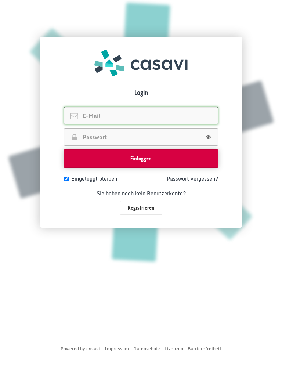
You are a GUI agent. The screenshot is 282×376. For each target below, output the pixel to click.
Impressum (116, 348)
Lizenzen (173, 348)
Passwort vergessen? (192, 178)
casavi (93, 348)
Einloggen (141, 158)
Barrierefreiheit (204, 348)
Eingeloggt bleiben (94, 178)
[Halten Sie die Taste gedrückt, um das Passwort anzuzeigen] (208, 137)
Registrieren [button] (141, 208)
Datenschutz (146, 348)
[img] (141, 63)
